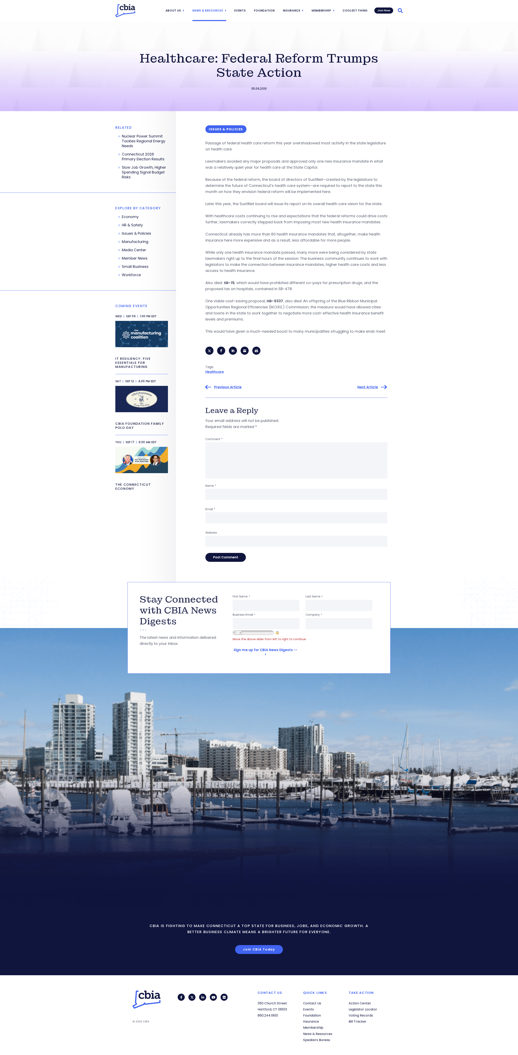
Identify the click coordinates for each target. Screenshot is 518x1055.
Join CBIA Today (259, 949)
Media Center (134, 250)
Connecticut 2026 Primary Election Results (143, 157)
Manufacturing (135, 241)
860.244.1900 (268, 1015)
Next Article (367, 387)
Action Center (360, 1003)
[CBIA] (125, 10)
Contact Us (312, 1003)
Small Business (135, 266)
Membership (321, 11)
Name (210, 486)
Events (240, 11)
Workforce (131, 275)
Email (210, 509)
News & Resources (207, 11)
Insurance (291, 11)
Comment (214, 439)
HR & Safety (132, 225)
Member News (135, 258)
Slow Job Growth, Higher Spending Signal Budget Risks (144, 172)
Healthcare (214, 371)
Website (211, 533)
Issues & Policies (136, 233)
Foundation (264, 11)
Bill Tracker (357, 1021)
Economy (130, 216)
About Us (173, 11)
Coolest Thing (355, 11)
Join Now (383, 10)
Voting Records (361, 1015)
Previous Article (228, 387)
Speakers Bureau (316, 1040)
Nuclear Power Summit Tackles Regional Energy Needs (143, 141)
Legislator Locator (363, 1009)
